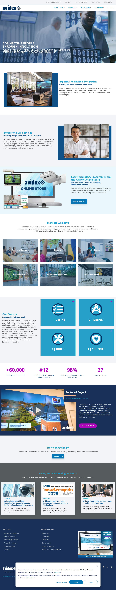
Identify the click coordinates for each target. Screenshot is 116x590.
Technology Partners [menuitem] (11, 540)
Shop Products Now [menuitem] (53, 2)
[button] (112, 8)
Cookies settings (61, 582)
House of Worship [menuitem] (48, 546)
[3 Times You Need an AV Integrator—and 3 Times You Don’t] (97, 490)
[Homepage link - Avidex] (9, 569)
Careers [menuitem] (68, 2)
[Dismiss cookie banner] (97, 566)
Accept (76, 582)
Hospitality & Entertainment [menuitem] (51, 550)
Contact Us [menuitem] (96, 2)
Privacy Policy (57, 572)
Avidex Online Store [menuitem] (10, 543)
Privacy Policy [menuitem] (9, 572)
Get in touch (58, 456)
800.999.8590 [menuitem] (108, 2)
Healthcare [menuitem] (45, 540)
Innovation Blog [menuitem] (9, 546)
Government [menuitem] (46, 543)
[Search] (107, 7)
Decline (91, 582)
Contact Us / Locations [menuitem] (11, 533)
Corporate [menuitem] (45, 533)
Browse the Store (79, 201)
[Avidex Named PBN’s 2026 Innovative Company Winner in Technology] (58, 490)
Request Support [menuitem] (81, 2)
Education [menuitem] (45, 536)
